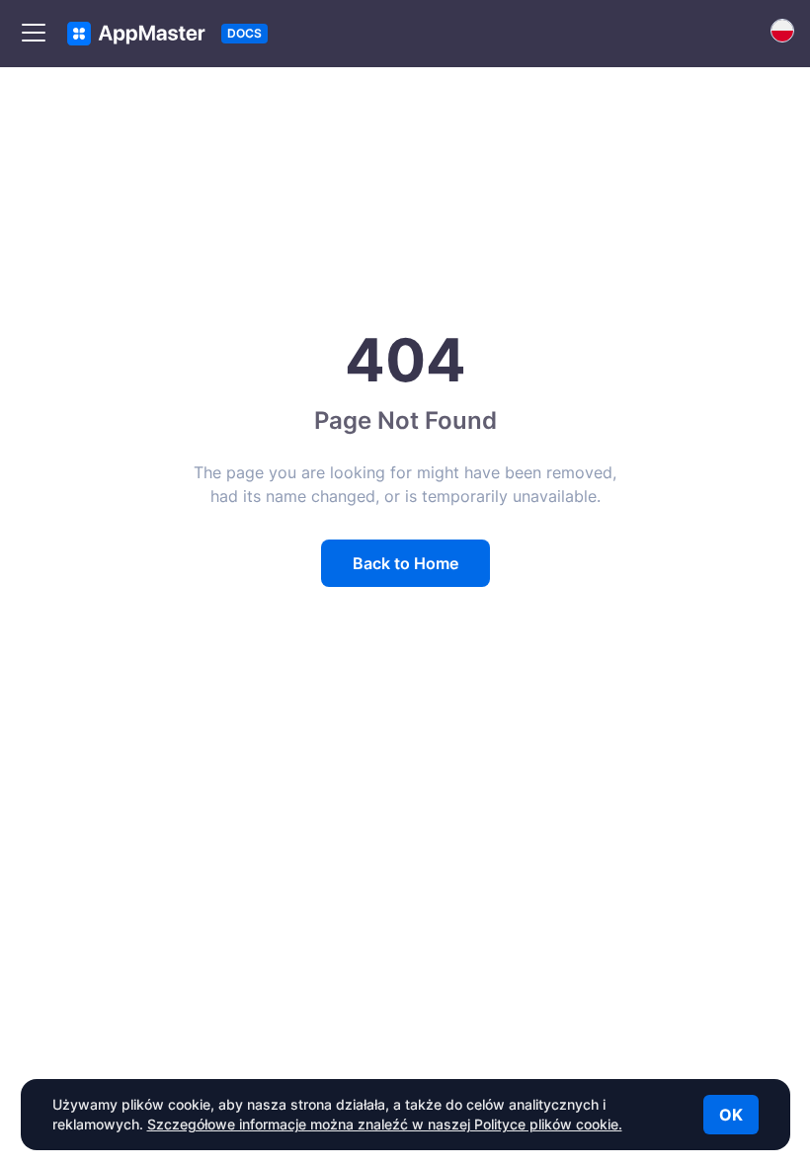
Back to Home (405, 563)
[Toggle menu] (33, 33)
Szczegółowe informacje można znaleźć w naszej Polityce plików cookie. (384, 1124)
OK (731, 1114)
